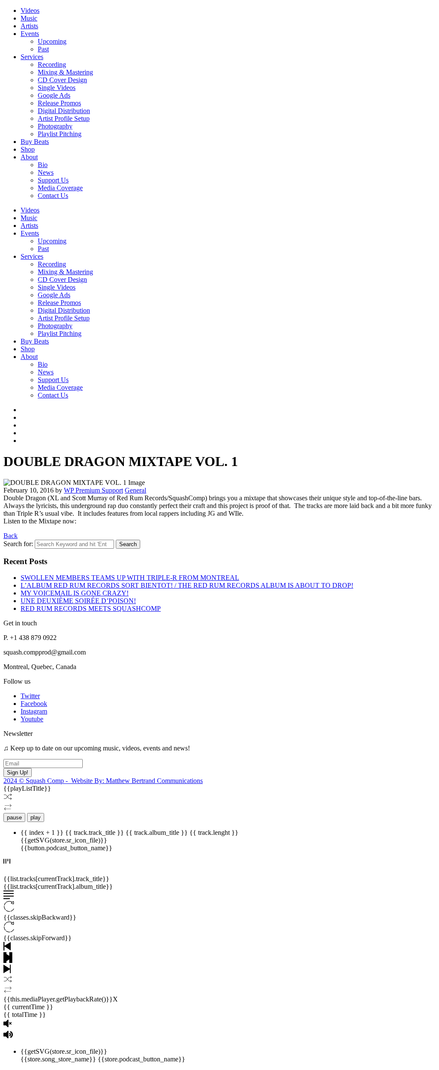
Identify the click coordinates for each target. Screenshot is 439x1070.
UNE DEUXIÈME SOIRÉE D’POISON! (78, 600)
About (29, 157)
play (35, 817)
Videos (30, 10)
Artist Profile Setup (64, 118)
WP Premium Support (93, 490)
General (135, 490)
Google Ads (54, 95)
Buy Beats (35, 141)
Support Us (53, 180)
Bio (43, 164)
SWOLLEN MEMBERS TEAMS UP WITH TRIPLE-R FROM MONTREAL (130, 577)
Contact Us (53, 195)
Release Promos (59, 103)
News (46, 172)
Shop (28, 149)
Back (10, 535)
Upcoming (52, 41)
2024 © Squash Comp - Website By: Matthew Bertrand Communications (103, 780)
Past (43, 49)
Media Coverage (60, 187)
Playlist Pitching (59, 133)
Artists (29, 26)
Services (32, 56)
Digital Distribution (64, 110)
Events (30, 33)
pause (14, 817)
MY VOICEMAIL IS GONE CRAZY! (75, 593)
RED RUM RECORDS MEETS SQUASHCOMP (91, 608)
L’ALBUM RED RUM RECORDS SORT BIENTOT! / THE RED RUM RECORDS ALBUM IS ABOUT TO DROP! (187, 585)
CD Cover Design (62, 80)
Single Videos (56, 87)
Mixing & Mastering (65, 72)
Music (29, 18)
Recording (52, 64)
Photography (55, 126)
